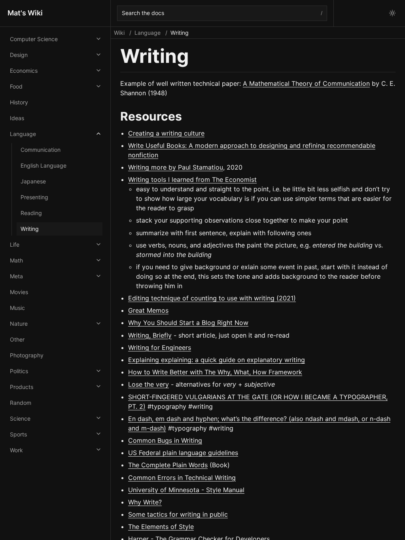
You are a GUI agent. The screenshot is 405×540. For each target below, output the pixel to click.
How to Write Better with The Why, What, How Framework (215, 372)
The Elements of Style (161, 527)
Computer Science (34, 39)
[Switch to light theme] (392, 13)
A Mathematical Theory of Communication (306, 83)
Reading (31, 213)
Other (17, 339)
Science (20, 418)
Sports (18, 434)
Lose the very (148, 384)
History (19, 102)
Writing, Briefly (150, 335)
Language (23, 133)
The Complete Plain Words (168, 465)
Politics (19, 371)
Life (14, 244)
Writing (30, 228)
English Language (43, 165)
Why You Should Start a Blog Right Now (188, 323)
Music (17, 307)
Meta (16, 276)
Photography (27, 355)
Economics (24, 70)
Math (16, 260)
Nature (19, 323)
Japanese (33, 181)
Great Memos (148, 310)
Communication (41, 149)
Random (20, 402)
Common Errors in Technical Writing (182, 477)
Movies (19, 292)
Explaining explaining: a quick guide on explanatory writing (216, 360)
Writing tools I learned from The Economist (192, 179)
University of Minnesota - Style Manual (186, 490)
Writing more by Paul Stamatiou (175, 167)
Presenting (34, 197)
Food (16, 86)
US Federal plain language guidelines (183, 453)
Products (21, 386)
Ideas (17, 118)
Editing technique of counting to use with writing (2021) (212, 298)
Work (16, 450)
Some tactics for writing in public (178, 514)
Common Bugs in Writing (165, 440)
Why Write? (145, 502)
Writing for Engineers (159, 347)
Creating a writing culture (166, 133)
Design (19, 54)
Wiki (119, 32)
